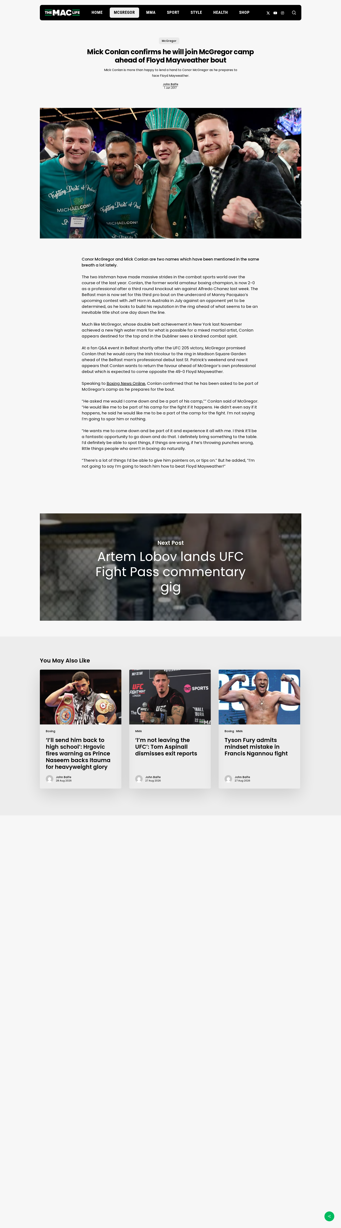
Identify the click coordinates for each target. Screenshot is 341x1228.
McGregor (169, 41)
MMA (138, 731)
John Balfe (170, 84)
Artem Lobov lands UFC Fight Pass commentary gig (170, 567)
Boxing (50, 731)
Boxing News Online (126, 383)
